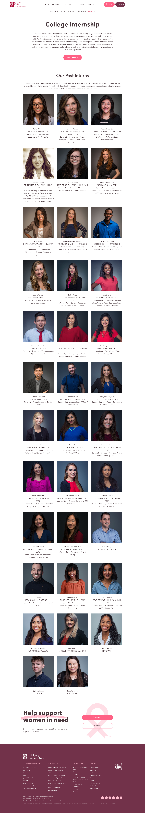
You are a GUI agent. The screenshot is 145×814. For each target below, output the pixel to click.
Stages (24, 775)
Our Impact (71, 11)
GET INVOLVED (77, 764)
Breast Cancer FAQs (28, 786)
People (63, 11)
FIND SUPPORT (53, 764)
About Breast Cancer (52, 4)
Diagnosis (25, 772)
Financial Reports (95, 783)
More (90, 4)
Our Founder (54, 11)
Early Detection (27, 770)
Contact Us (93, 786)
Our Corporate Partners (96, 775)
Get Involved (80, 4)
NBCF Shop (75, 786)
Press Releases (81, 11)
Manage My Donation (78, 792)
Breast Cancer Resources (30, 791)
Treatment (25, 780)
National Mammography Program (57, 767)
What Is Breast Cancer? (29, 767)
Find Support (67, 4)
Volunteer (75, 789)
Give (73, 772)
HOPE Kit (50, 772)
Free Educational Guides (29, 788)
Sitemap (92, 791)
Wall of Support (52, 790)
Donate (110, 4)
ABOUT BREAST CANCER (31, 764)
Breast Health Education (54, 780)
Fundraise (75, 774)
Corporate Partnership (78, 777)
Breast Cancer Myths (28, 783)
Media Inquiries (94, 788)
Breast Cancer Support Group (56, 778)
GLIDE (113, 803)
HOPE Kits (120, 4)
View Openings (72, 57)
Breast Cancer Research (54, 787)
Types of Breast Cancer (29, 778)
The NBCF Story (94, 767)
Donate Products (77, 784)
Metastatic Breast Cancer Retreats (57, 775)
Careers (90, 11)
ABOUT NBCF (94, 764)
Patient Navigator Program (55, 770)
